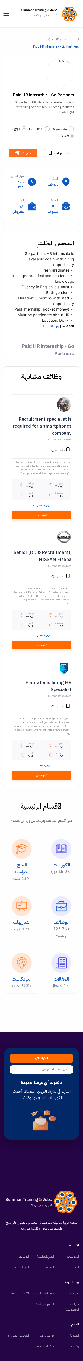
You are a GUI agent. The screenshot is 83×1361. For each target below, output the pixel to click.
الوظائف (57, 39)
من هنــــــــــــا (51, 326)
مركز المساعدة (45, 1346)
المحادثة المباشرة (18, 1335)
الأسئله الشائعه (19, 1293)
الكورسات (73, 1256)
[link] (50, 13)
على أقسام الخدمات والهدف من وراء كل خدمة (42, 820)
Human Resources (59, 439)
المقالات (49, 1267)
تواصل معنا (46, 1335)
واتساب (74, 1346)
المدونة (74, 1335)
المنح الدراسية (45, 1256)
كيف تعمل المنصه (43, 1293)
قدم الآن (26, 153)
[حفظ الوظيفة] (68, 450)
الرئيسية (74, 39)
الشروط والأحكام (44, 1304)
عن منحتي (73, 1293)
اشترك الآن (41, 1058)
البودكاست (22, 1267)
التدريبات (73, 1267)
